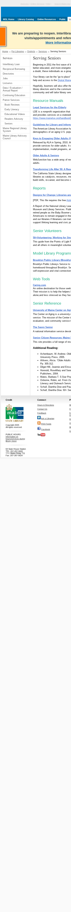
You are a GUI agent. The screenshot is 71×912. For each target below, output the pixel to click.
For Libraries (17, 51)
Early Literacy (12, 109)
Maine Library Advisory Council (15, 137)
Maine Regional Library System (15, 129)
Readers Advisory (14, 118)
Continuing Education (14, 95)
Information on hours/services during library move (15, 439)
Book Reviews (12, 104)
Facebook (45, 429)
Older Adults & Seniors (46, 155)
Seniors (9, 123)
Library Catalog (26, 19)
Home (5, 51)
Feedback (41, 413)
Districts (31, 51)
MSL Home (8, 19)
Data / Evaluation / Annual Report (12, 89)
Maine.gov (10, 4)
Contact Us (42, 409)
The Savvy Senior (43, 327)
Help (48, 4)
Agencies (25, 4)
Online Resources (46, 19)
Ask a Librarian (47, 418)
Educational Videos (15, 114)
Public (62, 19)
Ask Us (5, 29)
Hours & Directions (45, 405)
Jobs (5, 78)
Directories (8, 73)
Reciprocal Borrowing (14, 69)
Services (42, 51)
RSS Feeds (46, 424)
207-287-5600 (16, 451)
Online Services (37, 4)
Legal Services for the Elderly (49, 107)
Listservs (7, 83)
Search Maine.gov (62, 4)
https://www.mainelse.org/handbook (51, 118)
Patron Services (11, 100)
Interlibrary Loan (11, 64)
